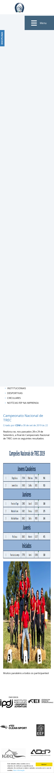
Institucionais (16, 388)
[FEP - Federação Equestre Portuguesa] (19, 7)
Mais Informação (18, 770)
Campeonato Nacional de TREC (23, 417)
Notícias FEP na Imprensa (23, 402)
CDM (18, 425)
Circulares (14, 398)
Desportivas (15, 393)
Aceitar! (44, 764)
